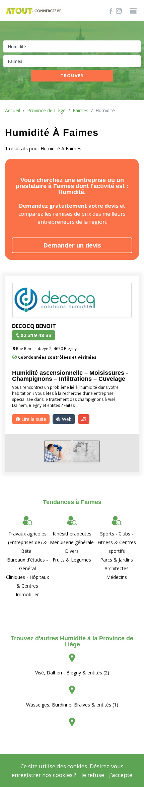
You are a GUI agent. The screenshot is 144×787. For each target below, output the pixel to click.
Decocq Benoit (34, 326)
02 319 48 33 (36, 335)
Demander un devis (72, 245)
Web (66, 419)
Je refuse (92, 775)
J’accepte (120, 775)
